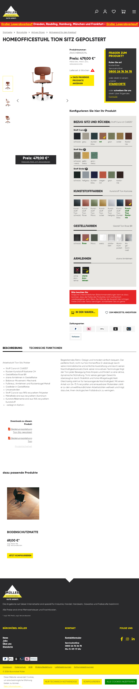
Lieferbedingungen (63, 667)
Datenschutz (20, 667)
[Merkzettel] (114, 12)
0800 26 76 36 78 (120, 71)
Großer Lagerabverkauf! (17, 24)
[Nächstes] (67, 100)
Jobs (5, 641)
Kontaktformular (73, 638)
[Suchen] (96, 12)
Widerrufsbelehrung (43, 667)
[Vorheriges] (18, 100)
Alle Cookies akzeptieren (121, 682)
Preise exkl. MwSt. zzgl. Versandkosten (35, 162)
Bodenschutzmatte (22, 532)
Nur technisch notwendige (61, 682)
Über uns (7, 644)
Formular (113, 97)
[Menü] (134, 12)
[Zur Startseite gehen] (7, 12)
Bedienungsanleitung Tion (21, 439)
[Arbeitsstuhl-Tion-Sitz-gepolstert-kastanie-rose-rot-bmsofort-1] (42, 75)
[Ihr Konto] (105, 12)
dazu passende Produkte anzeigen (81, 80)
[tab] (12, 348)
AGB (30, 667)
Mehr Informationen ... (13, 686)
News (5, 638)
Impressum (7, 667)
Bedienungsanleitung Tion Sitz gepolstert (21, 430)
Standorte (117, 84)
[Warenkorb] (123, 12)
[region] (36, 100)
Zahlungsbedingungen (84, 667)
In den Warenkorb (86, 312)
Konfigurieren (92, 682)
